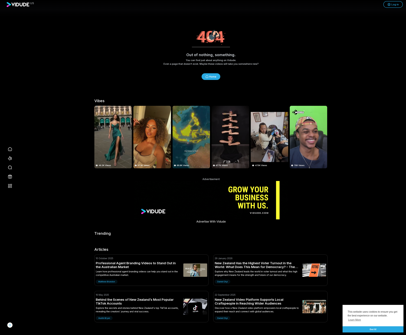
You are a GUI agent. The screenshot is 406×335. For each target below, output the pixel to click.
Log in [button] (395, 4)
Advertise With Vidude (211, 221)
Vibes (99, 101)
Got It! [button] (373, 329)
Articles (101, 249)
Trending (102, 233)
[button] (8, 167)
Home (212, 76)
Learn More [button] (354, 320)
